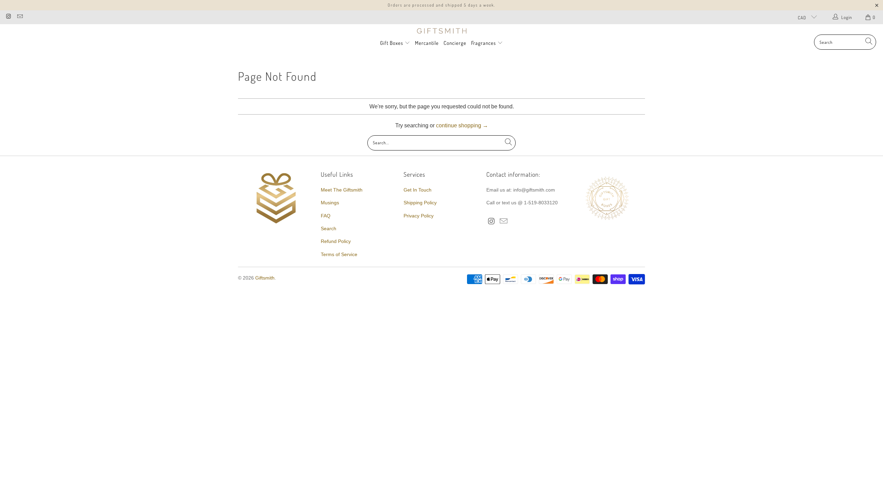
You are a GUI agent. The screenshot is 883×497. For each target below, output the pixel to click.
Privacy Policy (419, 215)
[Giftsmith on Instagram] (8, 17)
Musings (330, 202)
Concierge (455, 43)
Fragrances (484, 43)
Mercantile (427, 43)
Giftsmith (265, 278)
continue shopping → (462, 125)
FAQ (325, 215)
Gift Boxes (391, 43)
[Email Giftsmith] (19, 17)
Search (328, 228)
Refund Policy (336, 241)
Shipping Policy (420, 202)
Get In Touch (417, 190)
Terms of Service (339, 254)
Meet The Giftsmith (342, 190)
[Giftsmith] (442, 31)
